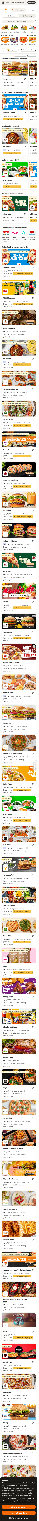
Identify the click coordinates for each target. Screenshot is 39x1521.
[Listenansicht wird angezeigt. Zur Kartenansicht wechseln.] (35, 21)
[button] (5, 10)
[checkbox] (5, 41)
